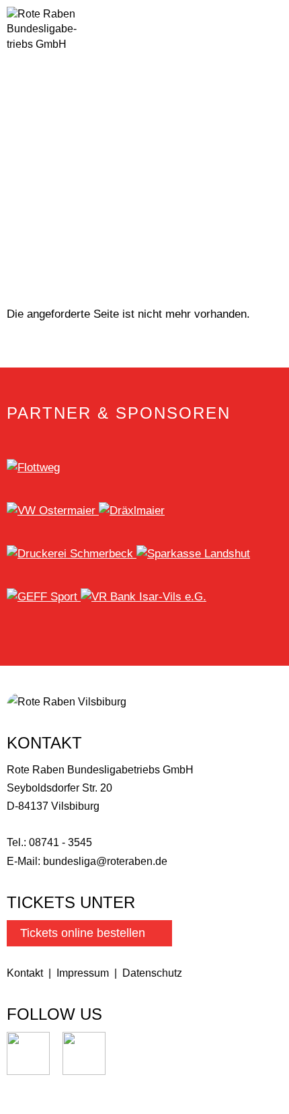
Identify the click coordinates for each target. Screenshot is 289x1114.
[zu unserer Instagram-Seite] (28, 1071)
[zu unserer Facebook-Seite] (84, 1071)
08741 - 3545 (60, 842)
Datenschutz (152, 973)
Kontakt (25, 973)
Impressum (82, 973)
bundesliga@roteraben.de (105, 861)
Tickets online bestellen (82, 933)
